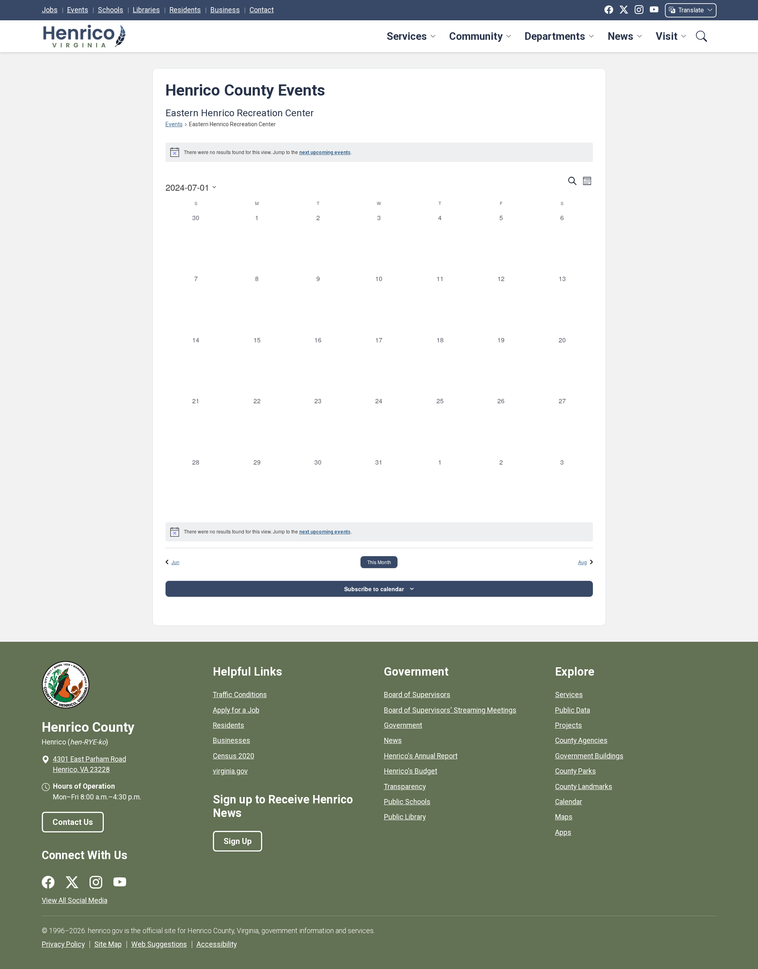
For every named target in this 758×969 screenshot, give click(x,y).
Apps (563, 832)
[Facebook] (608, 10)
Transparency (405, 787)
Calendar (568, 802)
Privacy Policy (63, 944)
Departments (554, 36)
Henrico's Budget (410, 771)
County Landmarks (583, 787)
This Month (379, 562)
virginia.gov (230, 771)
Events (77, 10)
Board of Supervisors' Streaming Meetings (450, 710)
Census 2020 (233, 756)
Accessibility (217, 944)
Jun (175, 562)
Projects (568, 725)
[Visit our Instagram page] (96, 882)
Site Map (108, 944)
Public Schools (407, 802)
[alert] (379, 152)
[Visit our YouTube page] (119, 882)
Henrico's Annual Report (421, 756)
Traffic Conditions (240, 695)
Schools (110, 10)
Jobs (50, 10)
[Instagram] (639, 10)
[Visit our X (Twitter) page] (72, 882)
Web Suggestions (159, 944)
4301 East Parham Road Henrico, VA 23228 (89, 764)
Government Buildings (589, 756)
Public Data (572, 710)
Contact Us (73, 822)
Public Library (405, 817)
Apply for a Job (236, 710)
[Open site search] (701, 36)
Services (407, 36)
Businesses (231, 740)
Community (476, 36)
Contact (261, 10)
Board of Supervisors (417, 695)
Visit (667, 36)
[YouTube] (654, 10)
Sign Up (237, 841)
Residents (185, 10)
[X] (624, 10)
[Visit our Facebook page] (48, 882)
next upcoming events (325, 152)
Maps (564, 817)
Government (403, 725)
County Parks (575, 771)
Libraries (146, 10)
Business (225, 10)
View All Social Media (74, 901)
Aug (582, 562)
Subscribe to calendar (374, 589)
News (620, 36)
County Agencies (581, 740)
